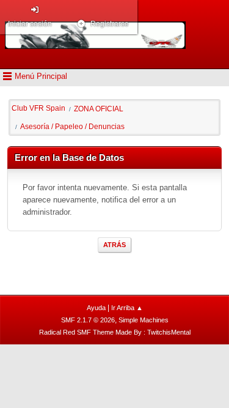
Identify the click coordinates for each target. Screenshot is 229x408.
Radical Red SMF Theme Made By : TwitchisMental (115, 332)
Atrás (114, 244)
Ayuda (96, 307)
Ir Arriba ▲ (127, 307)
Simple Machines (143, 320)
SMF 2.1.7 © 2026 (88, 320)
